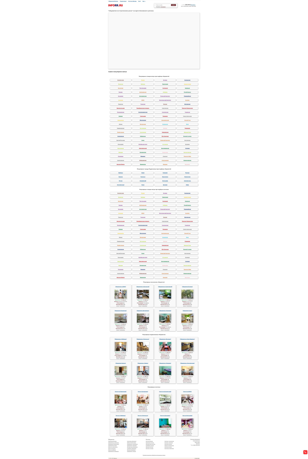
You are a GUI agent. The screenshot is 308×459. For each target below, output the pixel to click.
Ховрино (121, 116)
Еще (144, 1)
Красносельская (121, 108)
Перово (143, 80)
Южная (120, 124)
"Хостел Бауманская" (143, 391)
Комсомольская (143, 148)
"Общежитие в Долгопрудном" (187, 363)
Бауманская (187, 80)
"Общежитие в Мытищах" (165, 339)
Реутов (120, 180)
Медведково (143, 124)
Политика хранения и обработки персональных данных (154, 455)
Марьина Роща (187, 132)
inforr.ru (115, 458)
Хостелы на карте (168, 447)
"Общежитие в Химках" (142, 363)
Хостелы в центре (168, 444)
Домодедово (187, 176)
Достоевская (143, 128)
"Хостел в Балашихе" (165, 415)
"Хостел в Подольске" (142, 415)
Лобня (187, 184)
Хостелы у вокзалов (169, 442)
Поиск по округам (112, 448)
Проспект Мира (187, 156)
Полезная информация (195, 439)
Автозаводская (143, 96)
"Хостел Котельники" (187, 415)
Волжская (120, 84)
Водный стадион (187, 136)
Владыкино (120, 144)
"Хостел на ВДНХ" (187, 391)
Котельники (165, 180)
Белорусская (120, 80)
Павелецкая (165, 84)
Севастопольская (187, 116)
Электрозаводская (142, 112)
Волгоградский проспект (165, 100)
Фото (117, 305)
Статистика (197, 458)
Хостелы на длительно (169, 448)
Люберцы (120, 172)
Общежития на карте (112, 445)
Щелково (165, 184)
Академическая (165, 120)
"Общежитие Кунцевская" (120, 310)
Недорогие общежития (131, 441)
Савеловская (165, 108)
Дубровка (165, 92)
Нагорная (187, 144)
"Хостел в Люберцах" (121, 415)
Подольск (143, 176)
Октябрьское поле (143, 144)
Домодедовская (187, 160)
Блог (139, 1)
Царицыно (187, 88)
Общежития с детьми (131, 451)
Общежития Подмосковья (113, 444)
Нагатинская (187, 140)
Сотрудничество (196, 440)
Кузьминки (120, 96)
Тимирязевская (120, 128)
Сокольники (143, 116)
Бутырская (165, 144)
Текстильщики (142, 88)
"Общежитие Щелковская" (143, 310)
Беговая (165, 80)
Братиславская (187, 152)
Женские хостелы (149, 447)
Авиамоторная (187, 84)
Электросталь (187, 180)
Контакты (193, 4)
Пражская (120, 104)
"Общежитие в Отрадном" (165, 310)
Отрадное (165, 156)
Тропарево (165, 116)
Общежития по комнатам (113, 451)
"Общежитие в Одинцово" (165, 363)
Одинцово (165, 172)
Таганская (142, 104)
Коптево (165, 128)
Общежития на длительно (113, 442)
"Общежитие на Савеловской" (165, 286)
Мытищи (187, 172)
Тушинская (187, 112)
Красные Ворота (121, 164)
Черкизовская (165, 132)
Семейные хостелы (150, 445)
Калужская (120, 88)
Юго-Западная (165, 136)
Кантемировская (165, 148)
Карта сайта (197, 442)
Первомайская (187, 96)
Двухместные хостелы (150, 444)
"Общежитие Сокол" (187, 310)
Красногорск (165, 176)
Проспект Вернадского (187, 108)
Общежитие (163, 6)
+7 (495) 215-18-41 (196, 445)
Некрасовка (165, 152)
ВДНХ (142, 100)
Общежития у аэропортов (132, 444)
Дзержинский (143, 180)
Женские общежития (131, 449)
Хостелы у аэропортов (169, 441)
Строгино (187, 148)
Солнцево (120, 100)
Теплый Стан (187, 120)
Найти (173, 5)
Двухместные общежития (132, 447)
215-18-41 (186, 4)
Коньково (165, 164)
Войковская (143, 136)
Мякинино (143, 156)
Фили (187, 124)
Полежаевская (120, 112)
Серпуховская (120, 160)
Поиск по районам (112, 449)
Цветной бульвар (120, 140)
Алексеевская (165, 160)
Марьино (121, 152)
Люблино (143, 84)
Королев (121, 176)
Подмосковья (123, 1)
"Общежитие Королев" (120, 363)
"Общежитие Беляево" (187, 286)
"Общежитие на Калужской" (143, 286)
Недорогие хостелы (150, 442)
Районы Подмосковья (131, 442)
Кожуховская (121, 148)
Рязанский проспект (165, 96)
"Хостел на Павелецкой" (120, 391)
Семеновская (120, 136)
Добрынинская (142, 160)
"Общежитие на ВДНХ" (120, 286)
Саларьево (165, 88)
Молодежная (143, 120)
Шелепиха (187, 164)
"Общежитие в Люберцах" (120, 339)
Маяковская (143, 164)
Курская (165, 104)
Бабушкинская (142, 92)
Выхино (120, 92)
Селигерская (143, 132)
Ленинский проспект (165, 140)
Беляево (187, 100)
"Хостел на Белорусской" (165, 391)
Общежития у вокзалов (132, 445)
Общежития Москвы (113, 1)
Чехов (142, 184)
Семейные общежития (131, 448)
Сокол (142, 140)
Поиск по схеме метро (113, 447)
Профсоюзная (120, 132)
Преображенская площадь (143, 108)
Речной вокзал (187, 92)
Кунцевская (165, 124)
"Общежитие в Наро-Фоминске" (187, 339)
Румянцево (187, 128)
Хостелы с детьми (149, 448)
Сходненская (165, 112)
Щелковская (187, 104)
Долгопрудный (120, 184)
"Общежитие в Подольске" (142, 339)
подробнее (122, 305)
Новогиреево (121, 120)
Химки (142, 172)
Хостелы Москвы (132, 1)
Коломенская (143, 152)
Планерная (120, 156)
